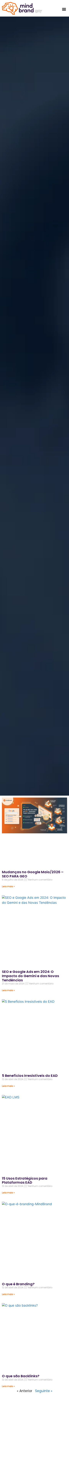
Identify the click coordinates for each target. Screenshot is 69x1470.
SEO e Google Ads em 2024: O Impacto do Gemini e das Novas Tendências (30, 975)
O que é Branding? (18, 1284)
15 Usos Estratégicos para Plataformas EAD (24, 1180)
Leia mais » (8, 886)
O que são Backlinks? (20, 1376)
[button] (64, 9)
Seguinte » (43, 1391)
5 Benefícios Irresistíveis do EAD (30, 1075)
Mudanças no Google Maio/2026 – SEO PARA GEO (32, 874)
